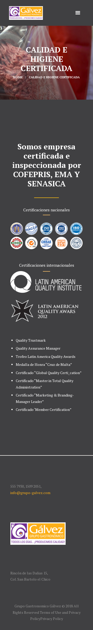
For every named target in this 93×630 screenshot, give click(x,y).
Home (18, 77)
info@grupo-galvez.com (30, 492)
